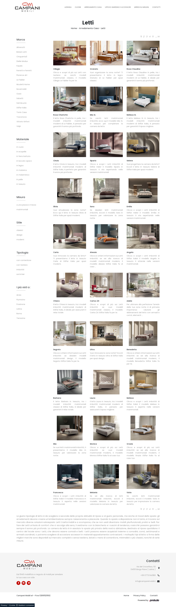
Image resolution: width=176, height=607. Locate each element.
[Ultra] (106, 333)
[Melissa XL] (143, 99)
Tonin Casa (21, 112)
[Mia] (69, 428)
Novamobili (21, 89)
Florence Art (21, 75)
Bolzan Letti (21, 52)
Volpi (18, 126)
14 (159, 36)
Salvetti (19, 98)
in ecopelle (21, 151)
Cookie (12, 605)
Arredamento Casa (93, 7)
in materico (21, 170)
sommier (20, 274)
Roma (19, 313)
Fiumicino (20, 299)
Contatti (156, 7)
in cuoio (20, 147)
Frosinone (20, 304)
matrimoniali (22, 209)
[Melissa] (143, 382)
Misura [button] (20, 197)
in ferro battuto (23, 156)
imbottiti (20, 269)
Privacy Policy (139, 595)
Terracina (20, 318)
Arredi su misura (141, 7)
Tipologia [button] (22, 252)
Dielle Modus (22, 61)
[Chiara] (69, 285)
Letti (103, 28)
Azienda (68, 7)
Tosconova (21, 117)
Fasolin (19, 66)
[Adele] (143, 285)
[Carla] (69, 236)
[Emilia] (143, 190)
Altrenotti (20, 47)
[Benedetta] (143, 333)
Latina (19, 309)
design (19, 235)
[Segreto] (69, 333)
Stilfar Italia (21, 107)
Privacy (4, 605)
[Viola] (143, 476)
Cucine (78, 7)
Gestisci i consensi (26, 605)
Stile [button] (19, 222)
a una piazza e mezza (26, 205)
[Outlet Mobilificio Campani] (29, 583)
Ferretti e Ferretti (24, 70)
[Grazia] (143, 428)
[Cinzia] (69, 144)
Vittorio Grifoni (22, 121)
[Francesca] (69, 476)
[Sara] (106, 190)
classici (19, 230)
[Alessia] (106, 236)
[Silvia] (69, 190)
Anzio (18, 295)
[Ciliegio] (69, 53)
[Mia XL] (106, 99)
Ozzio (18, 93)
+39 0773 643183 (148, 575)
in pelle (19, 179)
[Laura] (106, 382)
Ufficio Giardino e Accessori (118, 7)
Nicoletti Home (23, 84)
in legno (20, 165)
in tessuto (20, 184)
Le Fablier (20, 80)
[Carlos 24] (106, 285)
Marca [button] (20, 39)
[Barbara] (69, 382)
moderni (20, 239)
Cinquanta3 (21, 56)
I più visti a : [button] (23, 287)
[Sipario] (106, 144)
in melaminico (22, 175)
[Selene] (143, 144)
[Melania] (106, 476)
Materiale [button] (22, 139)
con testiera (21, 265)
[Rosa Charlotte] (69, 99)
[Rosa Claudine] (143, 53)
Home (74, 28)
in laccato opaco (24, 161)
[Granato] (106, 53)
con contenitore (23, 260)
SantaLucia (21, 103)
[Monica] (106, 428)
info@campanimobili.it (145, 581)
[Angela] (143, 236)
